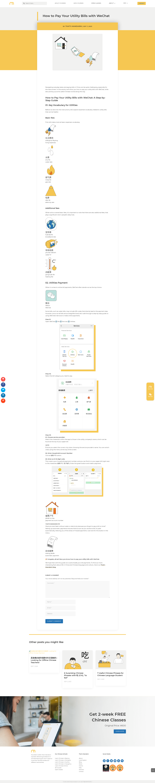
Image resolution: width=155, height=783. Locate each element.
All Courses (58, 767)
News (80, 764)
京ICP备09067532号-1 (86, 781)
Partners (81, 769)
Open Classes (59, 769)
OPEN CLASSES (96, 3)
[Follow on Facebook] (107, 760)
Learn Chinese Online (61, 766)
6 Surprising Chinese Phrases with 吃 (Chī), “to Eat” (75, 675)
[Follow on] (122, 760)
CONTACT (141, 3)
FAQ (80, 767)
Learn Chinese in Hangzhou (63, 764)
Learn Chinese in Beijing (62, 758)
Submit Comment (54, 621)
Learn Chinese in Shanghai (63, 760)
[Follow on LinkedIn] (118, 760)
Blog (80, 762)
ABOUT (111, 3)
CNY (124, 3)
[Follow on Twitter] (111, 760)
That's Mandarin (73, 26)
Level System (83, 760)
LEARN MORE (120, 731)
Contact (81, 771)
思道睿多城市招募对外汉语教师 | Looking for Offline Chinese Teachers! (44, 660)
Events (81, 766)
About (81, 758)
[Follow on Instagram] (104, 760)
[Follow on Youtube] (115, 760)
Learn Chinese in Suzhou (62, 762)
